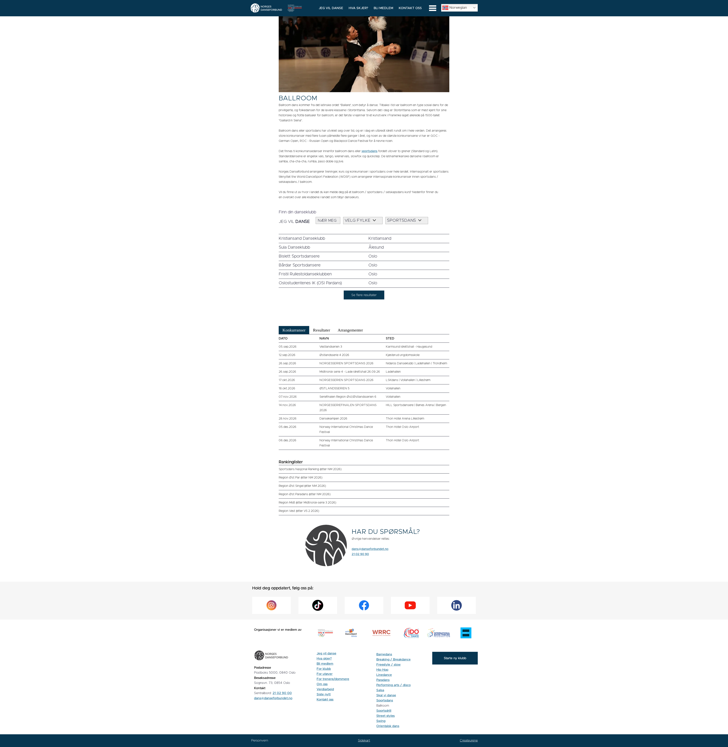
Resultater (321, 330)
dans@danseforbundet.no (370, 549)
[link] (364, 238)
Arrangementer (350, 330)
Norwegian (457, 7)
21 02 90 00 (282, 693)
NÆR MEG (327, 220)
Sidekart (364, 740)
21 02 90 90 (360, 554)
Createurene (469, 740)
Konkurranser (293, 330)
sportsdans (369, 151)
